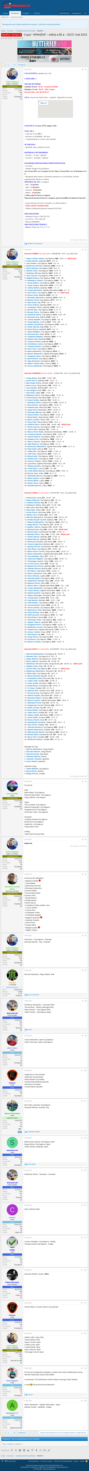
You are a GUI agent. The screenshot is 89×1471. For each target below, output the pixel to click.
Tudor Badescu (8, 38)
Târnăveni (19, 1028)
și (35, 244)
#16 (85, 1270)
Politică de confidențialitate (63, 1461)
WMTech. (54, 1467)
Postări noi (5, 17)
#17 (85, 1303)
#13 (85, 1170)
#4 (86, 839)
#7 (86, 970)
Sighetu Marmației (16, 1428)
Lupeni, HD (18, 1232)
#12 (85, 1138)
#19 (85, 1368)
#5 (86, 874)
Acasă (5, 13)
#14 (85, 1205)
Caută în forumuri (16, 17)
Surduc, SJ (19, 1295)
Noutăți (26, 13)
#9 (86, 1036)
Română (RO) (11, 1461)
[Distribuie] (82, 69)
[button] (30, 13)
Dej (21, 1126)
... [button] (11, 65)
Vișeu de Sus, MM (16, 1361)
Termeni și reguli (46, 1461)
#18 (85, 1333)
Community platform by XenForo (44, 1465)
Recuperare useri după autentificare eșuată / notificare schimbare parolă (31, 24)
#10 (85, 1070)
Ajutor (76, 1461)
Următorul (21, 65)
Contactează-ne (33, 1461)
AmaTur (37, 13)
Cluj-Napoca (18, 97)
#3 (86, 781)
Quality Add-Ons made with (29, 1467)
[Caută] (85, 13)
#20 (85, 1401)
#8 (86, 1001)
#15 (85, 1238)
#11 (85, 1101)
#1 (86, 69)
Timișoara (19, 996)
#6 (86, 935)
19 (14, 65)
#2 (86, 250)
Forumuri (15, 13)
